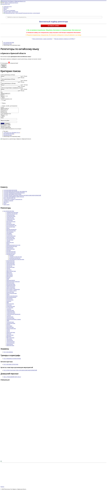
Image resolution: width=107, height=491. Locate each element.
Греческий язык (10, 237)
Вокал (7, 228)
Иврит (8, 243)
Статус (2, 107)
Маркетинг (9, 272)
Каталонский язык (11, 252)
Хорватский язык (10, 332)
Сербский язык (10, 310)
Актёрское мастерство (11, 213)
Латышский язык (10, 264)
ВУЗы (4, 203)
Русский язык (9, 307)
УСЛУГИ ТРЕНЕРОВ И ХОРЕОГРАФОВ (14, 192)
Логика (8, 268)
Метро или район (5, 120)
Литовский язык (10, 267)
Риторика (8, 301)
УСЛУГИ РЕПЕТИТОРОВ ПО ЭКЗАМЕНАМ (15, 191)
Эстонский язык (10, 342)
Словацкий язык (10, 311)
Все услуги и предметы (9, 10)
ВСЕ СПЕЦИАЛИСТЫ (9, 198)
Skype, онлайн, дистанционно (9, 105)
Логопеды (8, 269)
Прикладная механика (11, 295)
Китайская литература (14, 258)
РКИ (7, 302)
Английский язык (10, 216)
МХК (7, 279)
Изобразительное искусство (13, 245)
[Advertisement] (44, 162)
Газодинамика (9, 232)
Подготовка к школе (11, 290)
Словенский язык (10, 312)
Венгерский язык (10, 226)
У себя (4, 100)
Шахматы (8, 336)
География (9, 233)
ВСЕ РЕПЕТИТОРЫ (8, 42)
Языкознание (9, 344)
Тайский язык (9, 316)
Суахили (8, 315)
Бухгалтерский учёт (11, 225)
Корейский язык (10, 260)
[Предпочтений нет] (9, 108)
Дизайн (8, 241)
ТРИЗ (7, 320)
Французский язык (11, 328)
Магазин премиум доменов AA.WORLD (64, 38)
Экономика (9, 339)
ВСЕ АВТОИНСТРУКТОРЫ (10, 364)
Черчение (8, 333)
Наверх (2, 486)
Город (2, 117)
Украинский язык (10, 323)
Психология (9, 298)
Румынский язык (10, 306)
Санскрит (8, 309)
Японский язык (10, 345)
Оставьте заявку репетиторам (10, 11)
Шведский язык (10, 337)
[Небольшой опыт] (9, 109)
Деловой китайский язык (15, 256)
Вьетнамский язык (11, 230)
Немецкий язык (10, 282)
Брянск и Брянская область (11, 2)
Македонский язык (11, 271)
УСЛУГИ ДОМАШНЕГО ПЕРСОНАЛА (13, 196)
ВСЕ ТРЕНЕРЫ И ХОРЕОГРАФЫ (12, 358)
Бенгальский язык (10, 221)
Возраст (3, 94)
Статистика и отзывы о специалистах (12, 199)
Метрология (9, 276)
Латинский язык (10, 263)
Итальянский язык (11, 251)
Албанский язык (10, 215)
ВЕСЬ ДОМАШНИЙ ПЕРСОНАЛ (12, 376)
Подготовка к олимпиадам (13, 289)
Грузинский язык (10, 238)
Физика (8, 324)
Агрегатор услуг (7, 6)
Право (8, 294)
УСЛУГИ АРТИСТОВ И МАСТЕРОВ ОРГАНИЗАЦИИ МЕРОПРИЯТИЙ (22, 195)
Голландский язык (11, 236)
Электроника (9, 340)
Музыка (8, 277)
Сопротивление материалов (13, 314)
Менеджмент (9, 275)
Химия (8, 329)
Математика (9, 273)
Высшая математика (11, 229)
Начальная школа (10, 280)
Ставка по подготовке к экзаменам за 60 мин (12, 87)
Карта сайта (6, 204)
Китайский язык (7, 43)
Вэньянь (11, 255)
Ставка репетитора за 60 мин (8, 74)
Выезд (3, 103)
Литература (9, 266)
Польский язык (10, 292)
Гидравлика (9, 234)
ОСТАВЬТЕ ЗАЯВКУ (53, 25)
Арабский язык (10, 217)
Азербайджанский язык (12, 212)
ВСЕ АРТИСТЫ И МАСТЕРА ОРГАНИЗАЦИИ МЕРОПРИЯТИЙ (20, 370)
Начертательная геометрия (13, 281)
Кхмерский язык (10, 262)
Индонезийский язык (11, 246)
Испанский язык (10, 249)
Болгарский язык (10, 224)
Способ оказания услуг (6, 99)
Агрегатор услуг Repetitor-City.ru (11, 132)
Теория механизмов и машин (13, 319)
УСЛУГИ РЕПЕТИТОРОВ (10, 190)
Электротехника (10, 341)
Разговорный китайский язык (16, 259)
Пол (2, 92)
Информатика (9, 247)
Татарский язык (10, 318)
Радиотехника (9, 299)
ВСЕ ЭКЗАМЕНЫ (8, 352)
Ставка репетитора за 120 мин (8, 83)
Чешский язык (10, 335)
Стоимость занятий (8, 200)
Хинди (8, 331)
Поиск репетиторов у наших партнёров (42, 38)
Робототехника (10, 303)
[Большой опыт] (9, 112)
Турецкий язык (10, 322)
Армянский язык (10, 219)
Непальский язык (10, 284)
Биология (8, 222)
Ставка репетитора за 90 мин (8, 79)
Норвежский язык (10, 285)
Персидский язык (10, 288)
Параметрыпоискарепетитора (3, 66)
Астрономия (9, 220)
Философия (9, 325)
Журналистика (10, 242)
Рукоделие (9, 305)
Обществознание (10, 286)
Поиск (5, 9)
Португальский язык (11, 293)
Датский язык (9, 239)
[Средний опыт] (9, 111)
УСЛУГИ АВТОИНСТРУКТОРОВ (12, 194)
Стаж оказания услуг (6, 113)
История (8, 250)
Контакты (5, 7)
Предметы (6, 202)
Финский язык (10, 327)
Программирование (11, 297)
